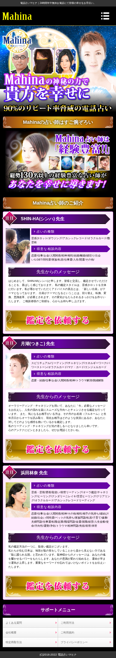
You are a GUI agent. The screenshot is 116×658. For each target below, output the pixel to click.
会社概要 (11, 632)
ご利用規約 (67, 632)
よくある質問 (14, 622)
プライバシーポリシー (74, 642)
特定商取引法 (14, 642)
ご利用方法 (67, 622)
